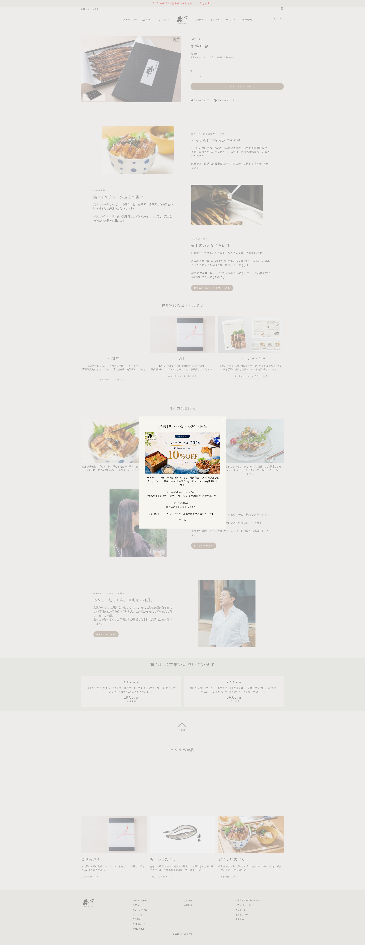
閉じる (182, 520)
